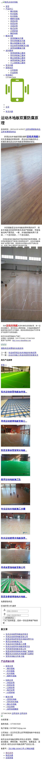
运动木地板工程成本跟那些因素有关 (23, 355)
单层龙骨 (14, 21)
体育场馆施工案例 (17, 60)
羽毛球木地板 (12, 702)
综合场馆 (10, 707)
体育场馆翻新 (12, 709)
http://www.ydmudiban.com (21, 340)
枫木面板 (14, 11)
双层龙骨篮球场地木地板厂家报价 (20, 651)
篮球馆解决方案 (16, 38)
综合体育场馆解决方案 (19, 46)
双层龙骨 (14, 24)
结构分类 (9, 680)
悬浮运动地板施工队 (14, 642)
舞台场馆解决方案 (17, 43)
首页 (7, 6)
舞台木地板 (11, 704)
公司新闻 (14, 70)
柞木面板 (14, 14)
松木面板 (14, 16)
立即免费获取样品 (32, 129)
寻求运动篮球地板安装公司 (17, 637)
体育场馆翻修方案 (17, 48)
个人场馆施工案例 (17, 63)
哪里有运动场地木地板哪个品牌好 (20, 654)
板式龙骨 (14, 28)
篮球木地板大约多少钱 (15, 656)
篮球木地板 (11, 699)
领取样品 (4, 348)
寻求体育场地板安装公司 (16, 649)
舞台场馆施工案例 (17, 58)
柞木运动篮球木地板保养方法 (18, 646)
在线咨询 (19, 348)
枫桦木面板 (15, 19)
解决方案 (9, 36)
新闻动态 (9, 68)
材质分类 (9, 666)
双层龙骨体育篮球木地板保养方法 (20, 639)
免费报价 (12, 348)
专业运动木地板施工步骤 (16, 644)
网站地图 (30, 749)
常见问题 (9, 65)
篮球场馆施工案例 (17, 53)
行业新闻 (14, 73)
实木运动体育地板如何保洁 (17, 634)
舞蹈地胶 (14, 33)
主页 (7, 107)
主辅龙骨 (14, 26)
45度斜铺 (14, 31)
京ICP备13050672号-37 (17, 749)
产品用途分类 (7, 661)
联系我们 (9, 75)
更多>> (4, 365)
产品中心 (9, 9)
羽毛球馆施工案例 (17, 55)
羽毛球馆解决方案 (17, 41)
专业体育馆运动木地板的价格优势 (22, 353)
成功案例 (9, 51)
